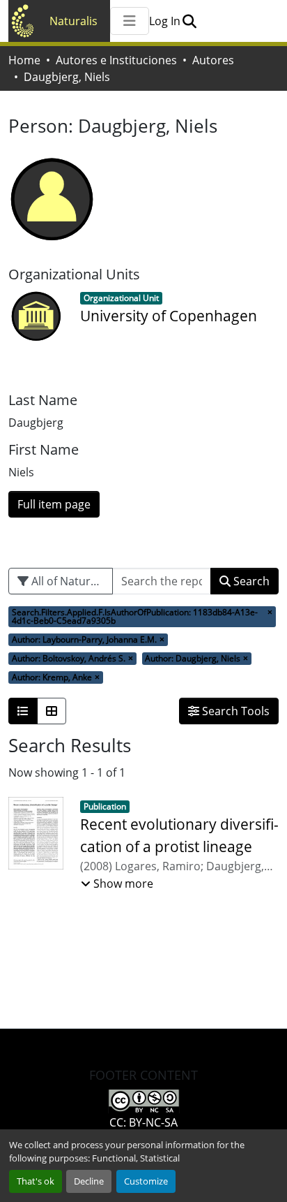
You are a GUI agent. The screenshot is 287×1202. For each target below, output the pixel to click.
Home (24, 60)
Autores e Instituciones (116, 60)
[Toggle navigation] (129, 21)
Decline (89, 1181)
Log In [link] (164, 21)
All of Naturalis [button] (68, 581)
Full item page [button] (54, 504)
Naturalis (73, 21)
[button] (189, 21)
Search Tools (234, 711)
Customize (146, 1181)
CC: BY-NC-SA (143, 1122)
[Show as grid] (51, 711)
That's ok (35, 1181)
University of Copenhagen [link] (168, 315)
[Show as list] (23, 711)
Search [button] (250, 581)
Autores (213, 60)
